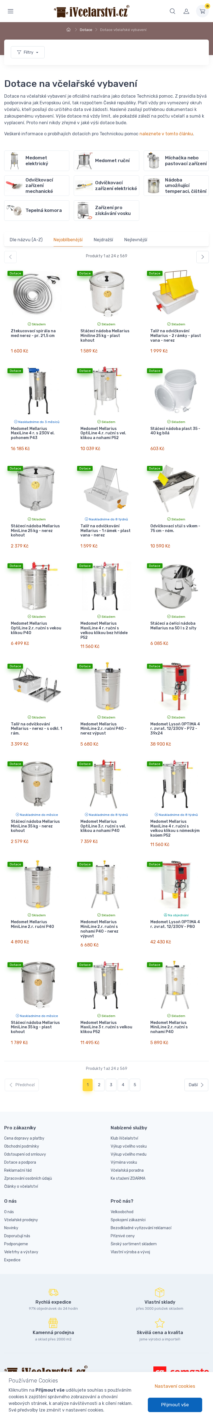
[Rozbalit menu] (10, 11)
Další (193, 1084)
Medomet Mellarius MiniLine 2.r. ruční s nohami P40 (169, 1027)
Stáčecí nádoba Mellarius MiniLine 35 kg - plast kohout (35, 1027)
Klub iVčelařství (124, 1138)
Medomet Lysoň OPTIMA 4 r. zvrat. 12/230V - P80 (175, 924)
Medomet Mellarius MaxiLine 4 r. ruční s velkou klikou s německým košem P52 (175, 828)
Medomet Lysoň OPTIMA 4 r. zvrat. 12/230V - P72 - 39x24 (175, 729)
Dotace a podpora (20, 1162)
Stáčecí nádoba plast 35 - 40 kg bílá (175, 431)
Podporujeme (16, 1244)
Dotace (86, 30)
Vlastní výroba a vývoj (130, 1252)
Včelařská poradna (127, 1170)
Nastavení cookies (175, 1386)
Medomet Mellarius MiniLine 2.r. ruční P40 (32, 924)
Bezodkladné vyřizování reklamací (141, 1228)
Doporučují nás (17, 1236)
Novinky (11, 1228)
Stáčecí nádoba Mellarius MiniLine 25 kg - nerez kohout (35, 531)
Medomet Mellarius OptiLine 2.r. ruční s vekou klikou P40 (36, 628)
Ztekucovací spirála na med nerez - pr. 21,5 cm (33, 333)
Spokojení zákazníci (128, 1220)
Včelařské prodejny (21, 1220)
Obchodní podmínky (21, 1146)
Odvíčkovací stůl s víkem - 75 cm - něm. (175, 528)
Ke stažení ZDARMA (128, 1178)
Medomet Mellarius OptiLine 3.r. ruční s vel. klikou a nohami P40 (103, 826)
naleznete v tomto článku (166, 133)
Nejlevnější (135, 239)
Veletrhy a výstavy (21, 1252)
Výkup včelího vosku (129, 1146)
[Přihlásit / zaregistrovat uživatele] (186, 11)
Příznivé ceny (123, 1236)
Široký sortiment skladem (134, 1244)
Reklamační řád (18, 1170)
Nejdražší (103, 239)
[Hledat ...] (172, 11)
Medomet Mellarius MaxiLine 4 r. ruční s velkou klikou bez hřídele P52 (104, 630)
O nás (9, 1212)
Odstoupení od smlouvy (25, 1154)
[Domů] (69, 30)
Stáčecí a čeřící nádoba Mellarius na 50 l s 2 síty (173, 626)
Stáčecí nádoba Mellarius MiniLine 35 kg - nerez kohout (35, 826)
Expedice (12, 1260)
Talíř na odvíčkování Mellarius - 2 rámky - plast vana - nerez (175, 336)
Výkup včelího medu (128, 1154)
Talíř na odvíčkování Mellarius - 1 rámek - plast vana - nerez (105, 531)
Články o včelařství (21, 1186)
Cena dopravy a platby (24, 1138)
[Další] (202, 257)
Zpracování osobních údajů (28, 1178)
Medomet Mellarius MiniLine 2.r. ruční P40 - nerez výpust (103, 729)
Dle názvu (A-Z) (26, 239)
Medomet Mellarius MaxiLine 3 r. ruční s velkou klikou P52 (106, 1027)
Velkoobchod (122, 1212)
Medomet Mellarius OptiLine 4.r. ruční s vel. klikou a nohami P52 (103, 433)
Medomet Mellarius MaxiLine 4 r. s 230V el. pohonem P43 (33, 433)
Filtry (29, 52)
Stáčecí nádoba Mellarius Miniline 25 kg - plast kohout (105, 336)
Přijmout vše (175, 1404)
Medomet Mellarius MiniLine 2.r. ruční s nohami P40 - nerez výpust (99, 929)
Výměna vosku (124, 1162)
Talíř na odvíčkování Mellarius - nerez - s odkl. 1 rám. (36, 729)
